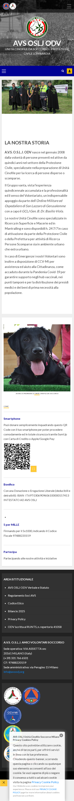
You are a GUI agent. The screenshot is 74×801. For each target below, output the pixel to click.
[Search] (63, 71)
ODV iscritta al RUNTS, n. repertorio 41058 (35, 626)
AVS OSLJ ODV (37, 43)
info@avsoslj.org (14, 671)
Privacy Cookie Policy (45, 782)
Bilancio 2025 (16, 611)
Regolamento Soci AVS (22, 595)
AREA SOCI (69, 71)
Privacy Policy (17, 619)
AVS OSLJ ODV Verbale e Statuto (28, 587)
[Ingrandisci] (34, 469)
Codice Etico (16, 603)
